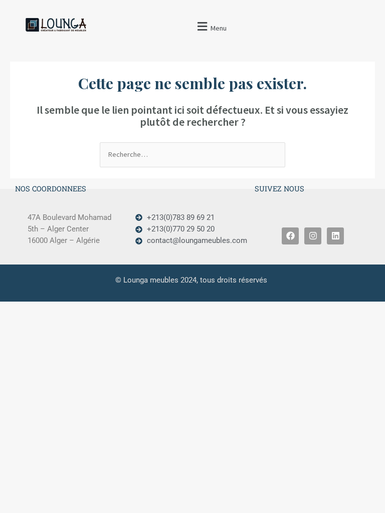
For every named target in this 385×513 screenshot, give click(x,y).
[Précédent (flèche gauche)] (17, 152)
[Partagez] (330, 14)
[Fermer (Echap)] (352, 14)
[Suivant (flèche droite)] (367, 152)
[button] (210, 26)
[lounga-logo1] (64, 25)
